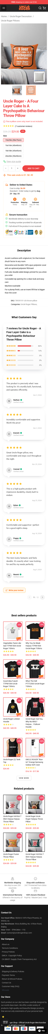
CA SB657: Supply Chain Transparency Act (19, 959)
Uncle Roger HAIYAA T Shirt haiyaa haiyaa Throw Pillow (12, 819)
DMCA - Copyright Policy (12, 955)
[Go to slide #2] (31, 90)
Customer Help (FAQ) (10, 986)
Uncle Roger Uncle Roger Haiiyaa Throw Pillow (34, 819)
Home (4, 16)
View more (24, 778)
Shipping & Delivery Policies (13, 971)
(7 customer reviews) (23, 126)
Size (5, 136)
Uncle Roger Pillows (10, 20)
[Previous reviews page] (29, 597)
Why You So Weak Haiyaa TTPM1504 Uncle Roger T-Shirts (34, 645)
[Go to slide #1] (17, 90)
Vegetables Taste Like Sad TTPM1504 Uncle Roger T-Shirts (12, 645)
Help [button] (43, 1031)
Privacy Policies (8, 952)
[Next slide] (43, 54)
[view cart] (44, 8)
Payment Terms (8, 975)
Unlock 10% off (5, 1022)
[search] (40, 8)
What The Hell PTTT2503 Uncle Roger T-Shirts (35, 683)
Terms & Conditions (10, 948)
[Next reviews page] (42, 597)
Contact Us (6, 983)
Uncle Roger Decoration (21, 16)
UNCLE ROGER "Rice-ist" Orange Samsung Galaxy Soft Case (34, 762)
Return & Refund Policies (12, 979)
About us (5, 944)
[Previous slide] (5, 54)
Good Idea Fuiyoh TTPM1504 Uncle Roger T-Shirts (10, 683)
